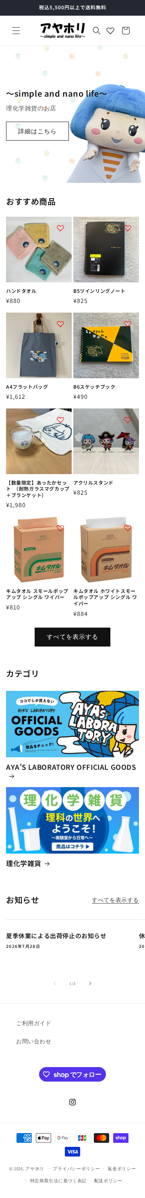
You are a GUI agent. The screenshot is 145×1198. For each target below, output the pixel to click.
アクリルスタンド (93, 482)
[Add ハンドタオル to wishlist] (60, 228)
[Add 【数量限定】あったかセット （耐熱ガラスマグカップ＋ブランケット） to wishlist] (60, 419)
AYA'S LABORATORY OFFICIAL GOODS (71, 767)
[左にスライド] (55, 983)
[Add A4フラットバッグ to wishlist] (60, 324)
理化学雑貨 (23, 863)
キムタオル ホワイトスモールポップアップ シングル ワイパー (105, 597)
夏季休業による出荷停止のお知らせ (56, 936)
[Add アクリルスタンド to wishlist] (127, 419)
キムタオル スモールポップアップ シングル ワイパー (37, 594)
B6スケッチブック (94, 386)
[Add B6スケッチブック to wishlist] (127, 324)
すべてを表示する (72, 636)
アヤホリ (34, 1168)
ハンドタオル (21, 291)
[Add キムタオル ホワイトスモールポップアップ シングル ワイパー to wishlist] (127, 528)
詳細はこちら (37, 131)
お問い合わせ (34, 1041)
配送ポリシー (108, 1180)
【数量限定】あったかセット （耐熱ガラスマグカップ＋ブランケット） (38, 488)
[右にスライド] (90, 983)
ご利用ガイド (34, 1023)
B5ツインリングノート (99, 291)
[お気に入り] (110, 30)
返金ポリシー (122, 1168)
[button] (16, 30)
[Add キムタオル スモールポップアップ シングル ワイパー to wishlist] (60, 528)
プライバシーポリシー (76, 1168)
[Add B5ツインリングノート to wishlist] (127, 228)
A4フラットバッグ (27, 386)
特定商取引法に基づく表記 (58, 1180)
